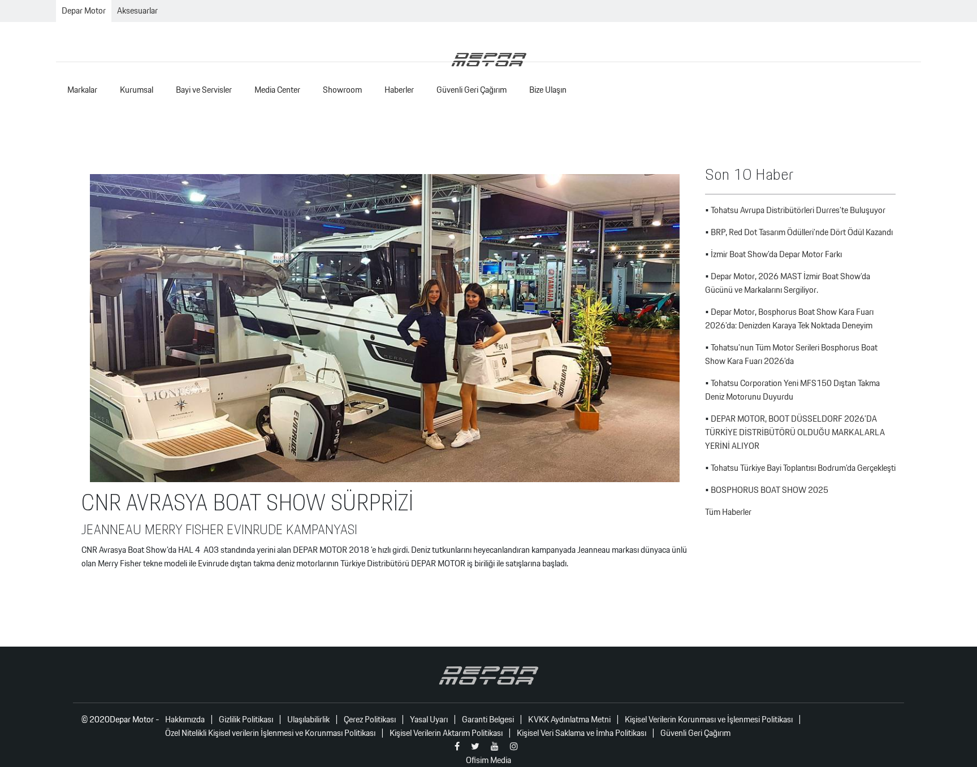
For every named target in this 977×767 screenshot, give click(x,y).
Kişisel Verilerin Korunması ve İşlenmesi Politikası (709, 719)
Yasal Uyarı (429, 719)
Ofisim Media (488, 760)
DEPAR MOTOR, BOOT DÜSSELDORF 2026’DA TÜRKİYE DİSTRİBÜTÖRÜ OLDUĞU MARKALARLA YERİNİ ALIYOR (795, 432)
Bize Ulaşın (548, 90)
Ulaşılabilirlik (308, 719)
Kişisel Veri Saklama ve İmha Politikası (581, 733)
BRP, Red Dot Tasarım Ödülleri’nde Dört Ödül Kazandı (802, 232)
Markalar (82, 90)
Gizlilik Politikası (246, 719)
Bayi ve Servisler (204, 90)
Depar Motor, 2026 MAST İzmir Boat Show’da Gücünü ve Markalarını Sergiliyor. (787, 283)
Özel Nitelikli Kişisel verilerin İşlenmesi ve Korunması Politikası (270, 733)
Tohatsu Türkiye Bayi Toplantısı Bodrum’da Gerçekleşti (803, 468)
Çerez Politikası (370, 719)
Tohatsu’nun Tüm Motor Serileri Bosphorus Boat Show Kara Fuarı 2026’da (791, 354)
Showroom (342, 90)
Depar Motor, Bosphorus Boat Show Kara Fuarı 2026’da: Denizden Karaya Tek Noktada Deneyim (789, 318)
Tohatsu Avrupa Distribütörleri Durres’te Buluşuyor (798, 210)
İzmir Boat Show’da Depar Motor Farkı (776, 254)
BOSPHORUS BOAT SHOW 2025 (769, 490)
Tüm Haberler (728, 512)
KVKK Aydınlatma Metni (569, 719)
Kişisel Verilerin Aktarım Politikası (446, 733)
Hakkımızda (185, 719)
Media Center (277, 90)
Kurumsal (136, 90)
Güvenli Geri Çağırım (471, 90)
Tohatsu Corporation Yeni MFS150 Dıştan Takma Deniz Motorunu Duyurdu (792, 390)
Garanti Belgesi (488, 719)
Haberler (399, 90)
